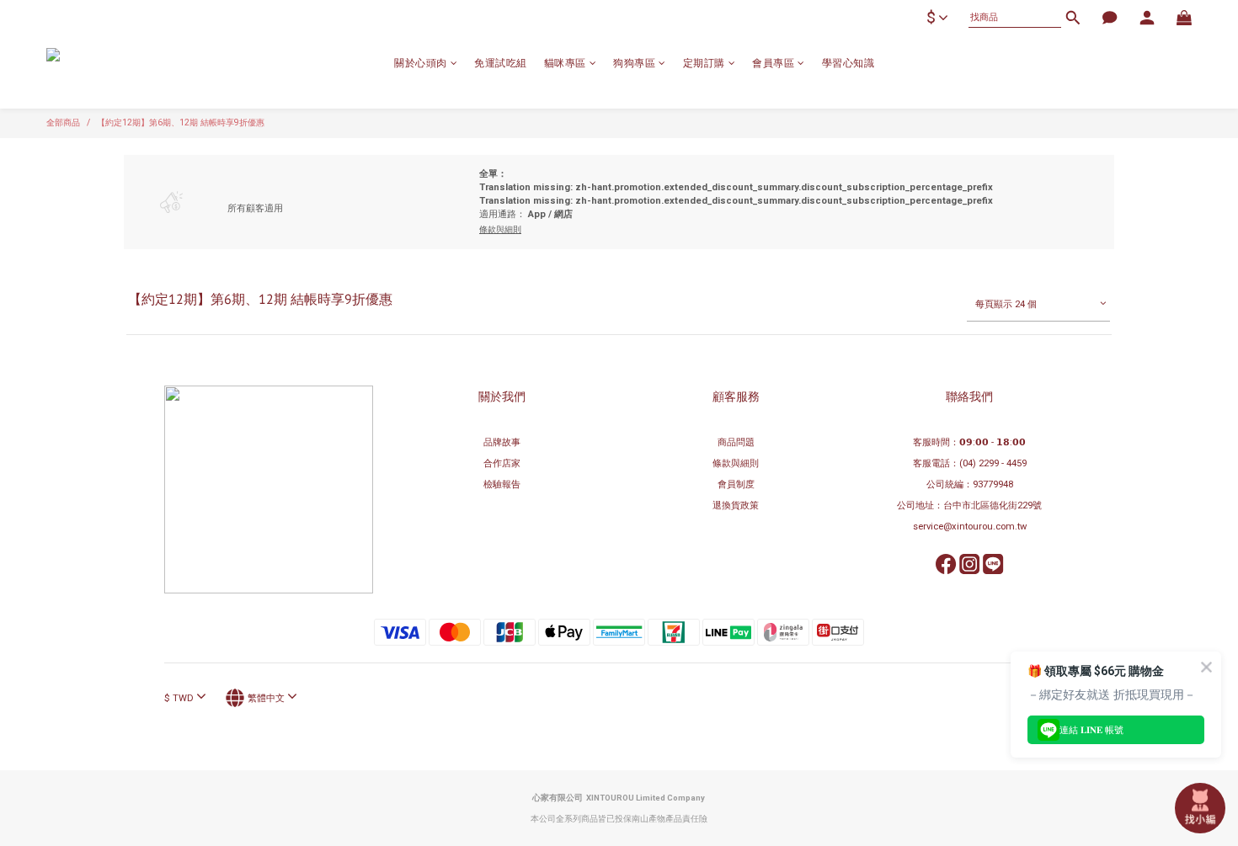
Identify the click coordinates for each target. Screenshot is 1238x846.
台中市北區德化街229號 (992, 505)
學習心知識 (848, 63)
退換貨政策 (735, 505)
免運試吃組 (500, 63)
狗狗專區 (634, 63)
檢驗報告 (501, 484)
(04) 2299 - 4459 (993, 463)
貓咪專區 (565, 63)
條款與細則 (735, 463)
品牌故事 (501, 442)
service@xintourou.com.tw (970, 526)
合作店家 (501, 463)
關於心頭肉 (420, 63)
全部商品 (63, 122)
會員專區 (773, 63)
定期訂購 (704, 63)
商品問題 (736, 442)
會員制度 (736, 484)
